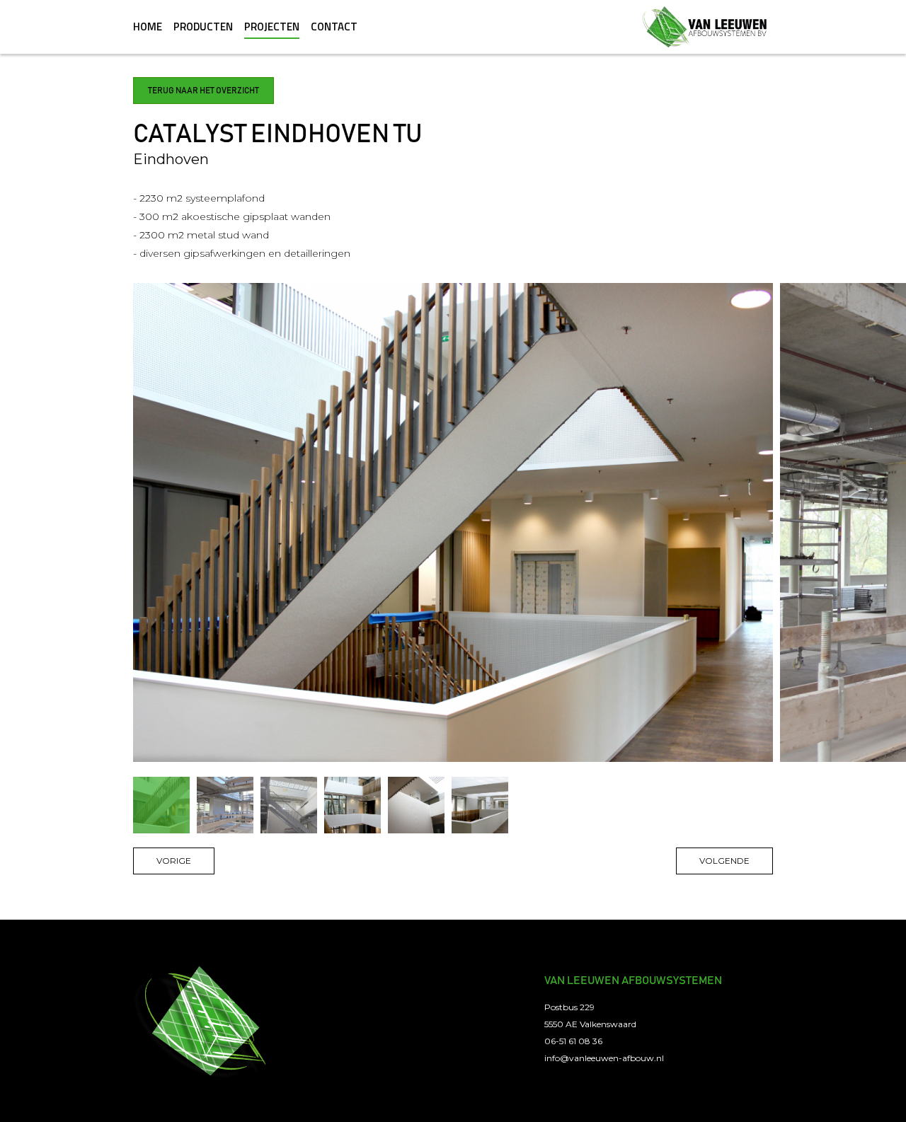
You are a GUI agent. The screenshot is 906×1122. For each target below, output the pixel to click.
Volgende (724, 860)
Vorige (173, 860)
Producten (203, 26)
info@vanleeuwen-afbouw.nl (604, 1058)
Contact (334, 26)
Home (147, 26)
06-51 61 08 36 (573, 1041)
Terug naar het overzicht (203, 90)
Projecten (271, 26)
